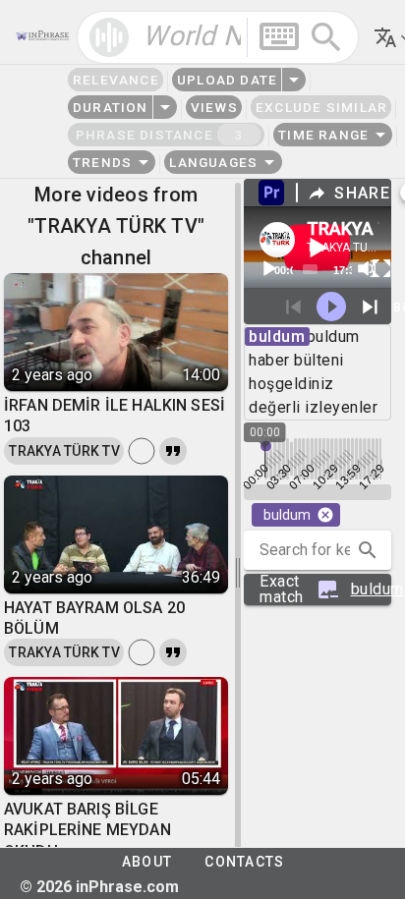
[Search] (326, 37)
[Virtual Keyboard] (279, 36)
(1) (325, 589)
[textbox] (218, 37)
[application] (317, 247)
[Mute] (367, 268)
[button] (367, 550)
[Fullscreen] (381, 268)
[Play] (268, 268)
